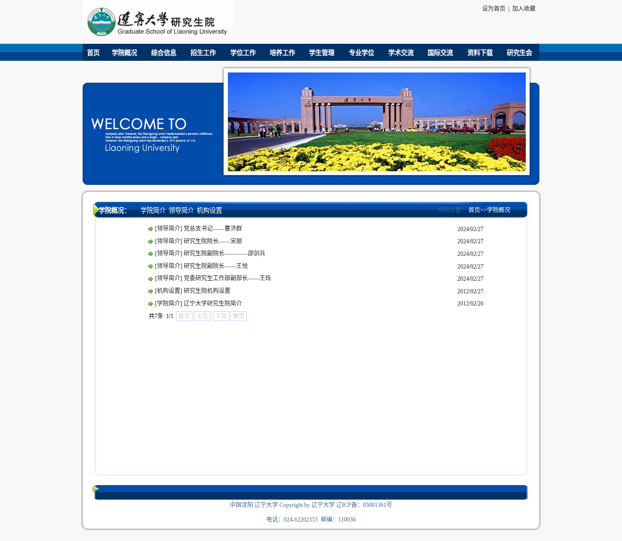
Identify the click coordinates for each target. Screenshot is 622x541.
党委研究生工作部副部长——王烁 (227, 278)
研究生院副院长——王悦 (216, 266)
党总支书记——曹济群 (213, 228)
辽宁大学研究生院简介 (213, 303)
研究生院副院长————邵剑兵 (224, 253)
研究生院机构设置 (207, 291)
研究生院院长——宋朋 (213, 241)
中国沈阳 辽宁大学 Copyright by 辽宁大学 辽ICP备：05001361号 (311, 505)
